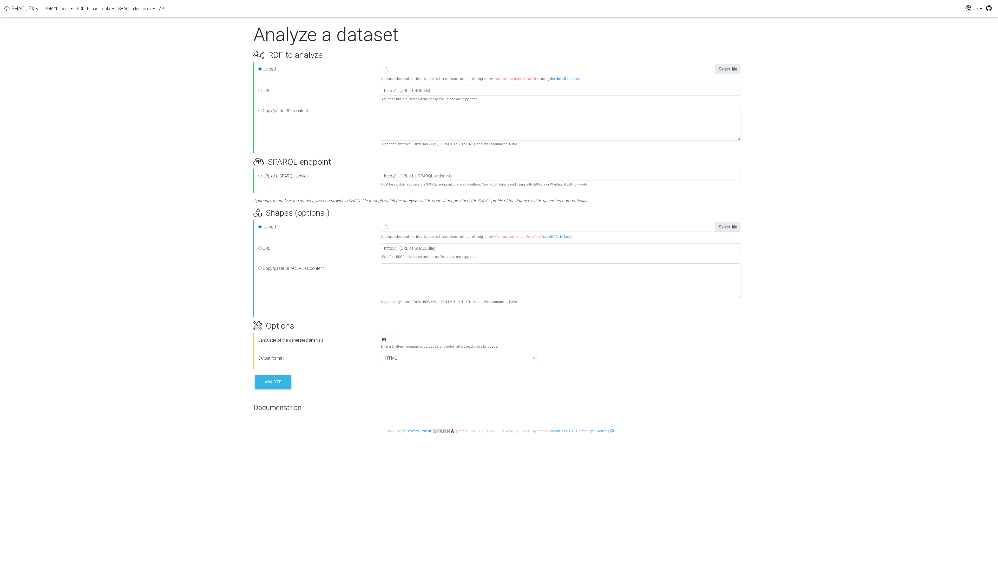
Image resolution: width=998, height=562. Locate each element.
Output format (271, 358)
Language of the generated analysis (290, 340)
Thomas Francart (419, 431)
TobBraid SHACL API (565, 431)
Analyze (273, 381)
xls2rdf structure (568, 78)
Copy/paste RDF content (285, 110)
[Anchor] (247, 55)
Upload (269, 69)
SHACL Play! (25, 8)
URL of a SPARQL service (285, 175)
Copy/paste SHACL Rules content (293, 268)
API (162, 8)
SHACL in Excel (560, 236)
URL (266, 90)
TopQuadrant (597, 431)
